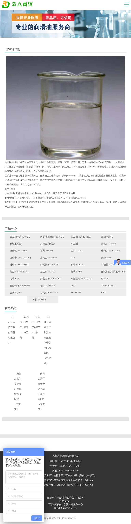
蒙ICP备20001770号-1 (65, 508)
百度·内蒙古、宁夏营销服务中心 (65, 504)
